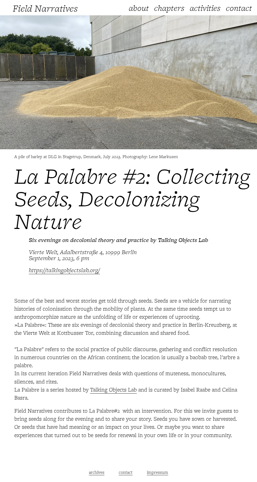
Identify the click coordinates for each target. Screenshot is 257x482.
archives (96, 472)
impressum (157, 472)
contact (126, 472)
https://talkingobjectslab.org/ (64, 270)
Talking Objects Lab (113, 389)
